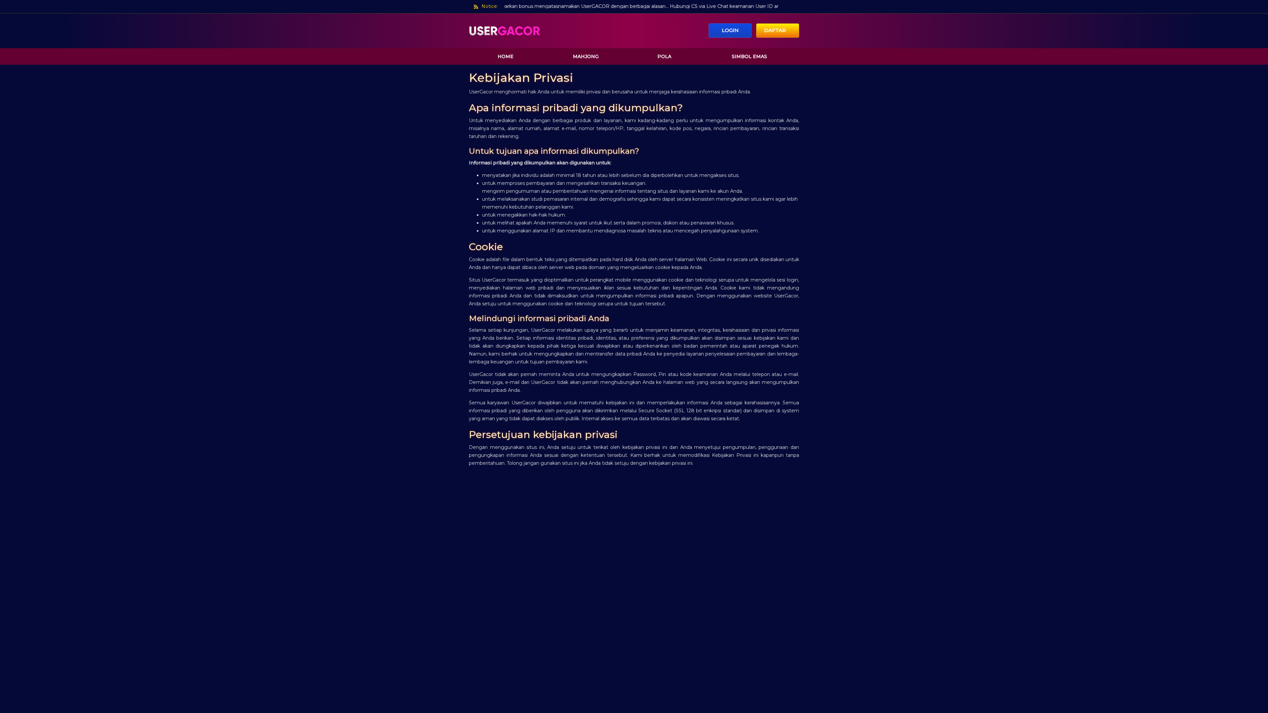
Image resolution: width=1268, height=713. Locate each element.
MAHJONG (586, 56)
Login (730, 30)
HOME (505, 56)
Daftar (775, 30)
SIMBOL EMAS (749, 56)
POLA (664, 56)
